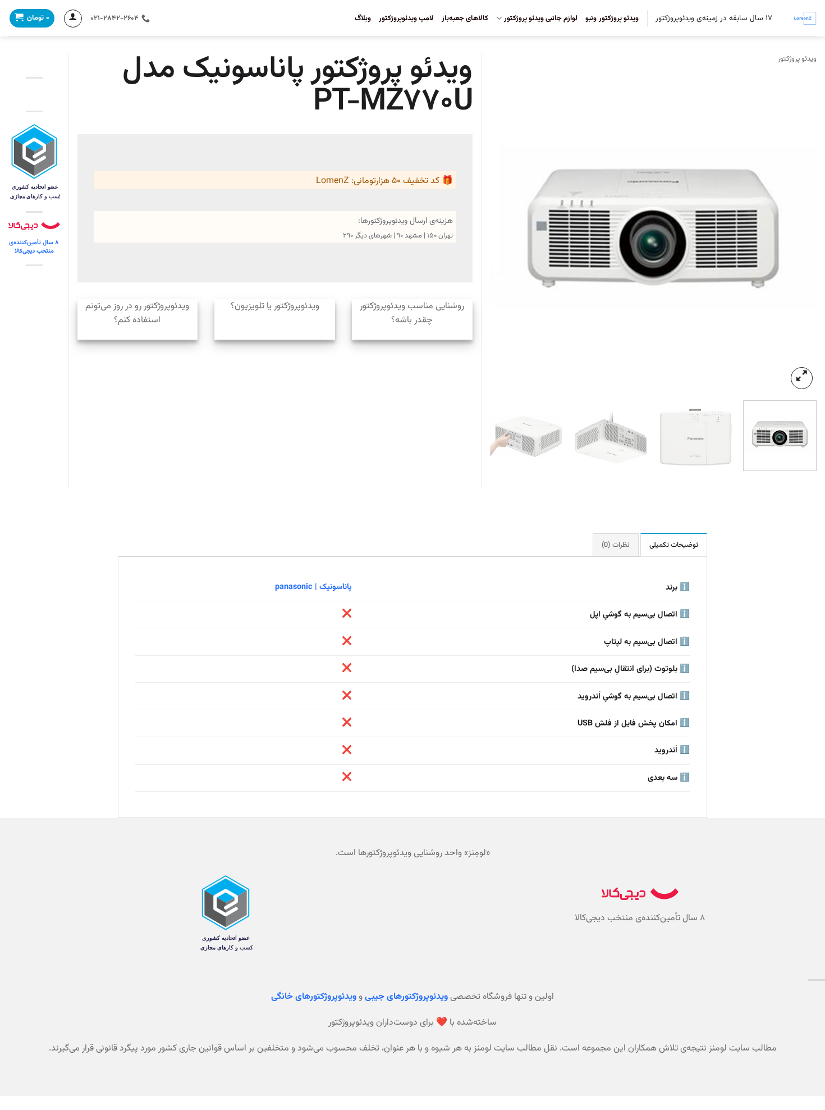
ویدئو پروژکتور (797, 59)
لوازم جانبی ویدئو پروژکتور (541, 18)
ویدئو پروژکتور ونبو (612, 18)
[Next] (502, 228)
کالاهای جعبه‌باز (465, 18)
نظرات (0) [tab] (615, 545)
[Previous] (796, 228)
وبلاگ (363, 18)
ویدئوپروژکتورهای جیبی (406, 997)
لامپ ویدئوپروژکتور (406, 18)
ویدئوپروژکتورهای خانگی (313, 997)
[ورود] (73, 19)
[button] (802, 378)
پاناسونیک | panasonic (313, 587)
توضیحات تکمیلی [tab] (673, 545)
